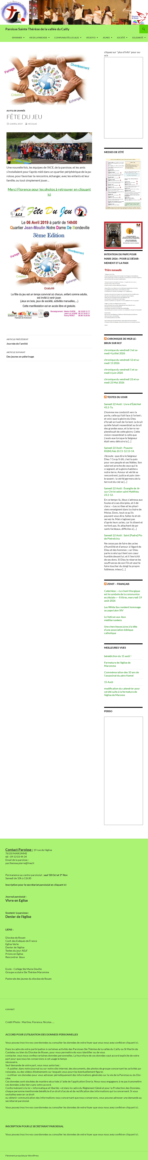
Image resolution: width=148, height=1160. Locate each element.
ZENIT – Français (118, 583)
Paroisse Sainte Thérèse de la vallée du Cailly (37, 29)
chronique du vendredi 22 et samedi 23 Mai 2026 (122, 381)
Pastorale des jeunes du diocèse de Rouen (28, 978)
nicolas (32, 123)
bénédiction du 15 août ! (117, 656)
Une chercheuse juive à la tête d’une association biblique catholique (120, 630)
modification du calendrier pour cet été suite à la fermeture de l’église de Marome (122, 691)
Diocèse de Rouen (15, 937)
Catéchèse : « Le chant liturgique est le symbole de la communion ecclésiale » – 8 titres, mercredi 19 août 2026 (123, 595)
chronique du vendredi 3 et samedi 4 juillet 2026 (121, 352)
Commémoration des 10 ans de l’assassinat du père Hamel (121, 674)
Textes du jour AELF (16, 950)
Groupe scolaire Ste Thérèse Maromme (27, 972)
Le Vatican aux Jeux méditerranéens (115, 618)
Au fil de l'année (15, 110)
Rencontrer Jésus (15, 957)
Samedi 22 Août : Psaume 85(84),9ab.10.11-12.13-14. (119, 449)
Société (121, 37)
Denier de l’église (18, 917)
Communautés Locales (66, 37)
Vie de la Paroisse (38, 37)
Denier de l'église (14, 947)
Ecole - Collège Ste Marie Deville (23, 968)
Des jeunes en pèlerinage (20, 354)
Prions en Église (14, 953)
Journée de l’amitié (17, 341)
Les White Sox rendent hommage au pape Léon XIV (122, 609)
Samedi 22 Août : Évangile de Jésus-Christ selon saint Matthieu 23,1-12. (122, 491)
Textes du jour (117, 397)
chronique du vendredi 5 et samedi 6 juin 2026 (121, 371)
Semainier (17, 37)
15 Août (108, 682)
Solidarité (137, 37)
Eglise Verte (12, 944)
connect (9, 1009)
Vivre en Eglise (16, 900)
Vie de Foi (90, 37)
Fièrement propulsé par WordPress (22, 1155)
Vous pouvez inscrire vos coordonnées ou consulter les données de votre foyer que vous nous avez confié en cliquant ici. (72, 1042)
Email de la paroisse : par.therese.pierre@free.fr (19, 861)
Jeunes (106, 37)
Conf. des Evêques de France (21, 940)
